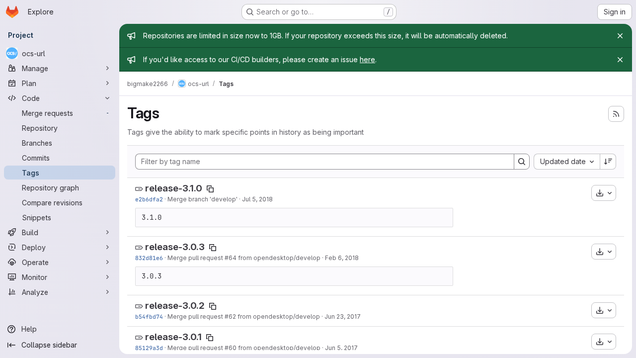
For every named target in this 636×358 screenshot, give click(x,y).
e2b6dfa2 (149, 199)
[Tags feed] (616, 114)
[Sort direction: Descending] (608, 162)
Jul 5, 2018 (257, 199)
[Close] (620, 36)
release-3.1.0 (173, 188)
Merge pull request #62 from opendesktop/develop (243, 316)
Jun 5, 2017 (341, 348)
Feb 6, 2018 (342, 258)
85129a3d (149, 348)
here (367, 59)
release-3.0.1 (173, 337)
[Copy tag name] (210, 189)
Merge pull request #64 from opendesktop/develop (243, 258)
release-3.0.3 (175, 247)
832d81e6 (149, 258)
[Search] (522, 162)
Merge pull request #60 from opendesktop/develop (243, 348)
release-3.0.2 (175, 305)
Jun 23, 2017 (342, 316)
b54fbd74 (149, 316)
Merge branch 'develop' (202, 199)
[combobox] (567, 162)
